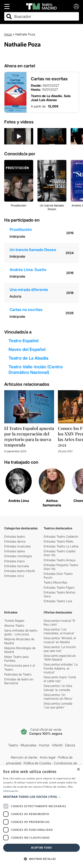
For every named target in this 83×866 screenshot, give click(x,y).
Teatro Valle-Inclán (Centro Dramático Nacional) (36, 369)
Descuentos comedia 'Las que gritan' (58, 705)
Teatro (13, 745)
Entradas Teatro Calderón (61, 536)
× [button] (78, 769)
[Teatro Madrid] (41, 6)
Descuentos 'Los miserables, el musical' (59, 631)
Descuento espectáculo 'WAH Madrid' (60, 657)
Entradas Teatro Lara (58, 601)
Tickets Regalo (14, 620)
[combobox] (45, 16)
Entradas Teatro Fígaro (59, 587)
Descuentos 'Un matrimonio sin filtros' (58, 696)
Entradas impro (14, 561)
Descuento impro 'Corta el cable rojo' (60, 679)
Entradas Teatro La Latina (61, 546)
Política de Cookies (37, 763)
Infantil (57, 745)
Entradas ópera (14, 551)
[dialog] (41, 815)
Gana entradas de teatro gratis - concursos (20, 632)
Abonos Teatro (14, 625)
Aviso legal (47, 757)
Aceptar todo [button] (41, 847)
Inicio (8, 34)
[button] (41, 797)
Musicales (28, 745)
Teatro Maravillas (55, 582)
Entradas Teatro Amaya (60, 560)
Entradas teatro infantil (19, 571)
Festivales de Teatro (17, 674)
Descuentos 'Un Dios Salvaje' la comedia (58, 687)
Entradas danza (15, 541)
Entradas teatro (14, 536)
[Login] (76, 6)
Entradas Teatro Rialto (58, 541)
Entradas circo (14, 576)
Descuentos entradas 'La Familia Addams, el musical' (61, 668)
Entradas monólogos (18, 556)
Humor (44, 745)
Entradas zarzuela (16, 566)
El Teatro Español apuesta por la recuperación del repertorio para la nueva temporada (29, 436)
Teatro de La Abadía (28, 358)
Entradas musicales (17, 546)
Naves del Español (27, 349)
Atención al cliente (24, 757)
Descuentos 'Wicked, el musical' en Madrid (60, 640)
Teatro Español (24, 340)
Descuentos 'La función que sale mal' (60, 649)
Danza (70, 745)
